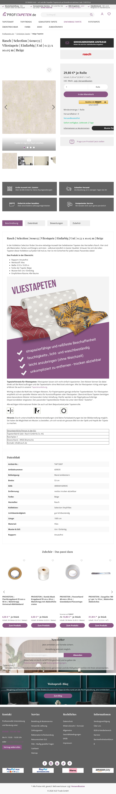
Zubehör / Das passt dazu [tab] (57, 551)
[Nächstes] (53, 108)
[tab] (12, 223)
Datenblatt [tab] (33, 223)
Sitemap (34, 753)
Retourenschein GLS (39, 739)
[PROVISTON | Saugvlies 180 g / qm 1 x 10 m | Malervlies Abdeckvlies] (101, 573)
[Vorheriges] (5, 108)
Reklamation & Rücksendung (42, 735)
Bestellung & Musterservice (41, 721)
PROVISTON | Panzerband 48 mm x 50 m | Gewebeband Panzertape (71, 599)
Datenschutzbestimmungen (28, 668)
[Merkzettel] (109, 14)
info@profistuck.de (15, 742)
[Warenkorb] (114, 12)
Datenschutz (68, 721)
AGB (71, 668)
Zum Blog (58, 696)
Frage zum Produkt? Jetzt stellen (90, 141)
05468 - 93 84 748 (11, 731)
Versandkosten (78, 786)
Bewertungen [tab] (56, 223)
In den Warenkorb (86, 94)
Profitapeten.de (8, 34)
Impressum (67, 743)
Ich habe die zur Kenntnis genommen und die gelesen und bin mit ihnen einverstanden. (57, 668)
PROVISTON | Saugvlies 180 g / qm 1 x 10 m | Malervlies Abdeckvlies (101, 599)
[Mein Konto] (102, 14)
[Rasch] (87, 54)
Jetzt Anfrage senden (76, 7)
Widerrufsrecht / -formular (73, 726)
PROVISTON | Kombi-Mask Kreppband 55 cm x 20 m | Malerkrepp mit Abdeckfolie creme (43, 600)
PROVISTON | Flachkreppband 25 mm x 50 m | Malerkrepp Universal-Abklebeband (13, 600)
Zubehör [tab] (77, 223)
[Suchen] (91, 14)
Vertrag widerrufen (12, 747)
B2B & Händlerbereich (102, 730)
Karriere (97, 735)
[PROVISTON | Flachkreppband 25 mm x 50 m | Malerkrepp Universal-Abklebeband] (15, 573)
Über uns (97, 726)
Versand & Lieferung (39, 726)
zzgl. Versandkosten (83, 81)
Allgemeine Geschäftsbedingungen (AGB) (72, 734)
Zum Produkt (15, 625)
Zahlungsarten (36, 730)
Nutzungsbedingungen (56, 663)
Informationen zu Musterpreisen (76, 128)
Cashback (35, 748)
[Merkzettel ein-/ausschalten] (49, 70)
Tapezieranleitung (39, 387)
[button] (93, 103)
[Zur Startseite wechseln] (19, 14)
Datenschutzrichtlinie (33, 663)
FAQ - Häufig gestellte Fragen (42, 744)
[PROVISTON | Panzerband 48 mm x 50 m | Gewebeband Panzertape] (72, 573)
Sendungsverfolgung (102, 721)
